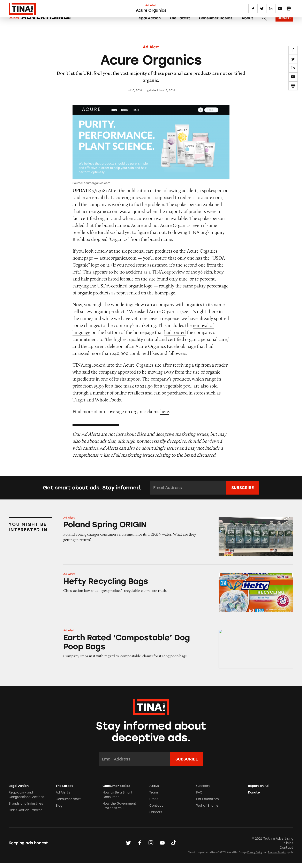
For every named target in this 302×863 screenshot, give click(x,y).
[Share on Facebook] (293, 50)
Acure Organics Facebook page (165, 346)
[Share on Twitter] (293, 59)
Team (153, 792)
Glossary (203, 786)
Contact (156, 805)
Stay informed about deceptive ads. (151, 731)
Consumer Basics (216, 18)
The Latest (179, 18)
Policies (287, 843)
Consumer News (69, 799)
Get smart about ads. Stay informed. (92, 488)
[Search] (264, 18)
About (247, 18)
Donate (254, 792)
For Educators (207, 799)
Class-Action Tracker (25, 810)
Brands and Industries (26, 803)
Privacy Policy (254, 852)
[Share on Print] (293, 86)
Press (153, 799)
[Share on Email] (293, 77)
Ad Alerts (63, 792)
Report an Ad (258, 786)
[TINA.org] (151, 706)
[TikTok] (173, 843)
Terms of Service (277, 852)
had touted (175, 332)
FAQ (199, 792)
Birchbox (106, 232)
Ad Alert (151, 47)
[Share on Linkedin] (293, 68)
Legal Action (148, 18)
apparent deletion (106, 346)
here (164, 411)
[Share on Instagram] (151, 843)
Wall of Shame (207, 805)
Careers (155, 812)
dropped (99, 239)
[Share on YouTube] (162, 843)
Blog (59, 805)
